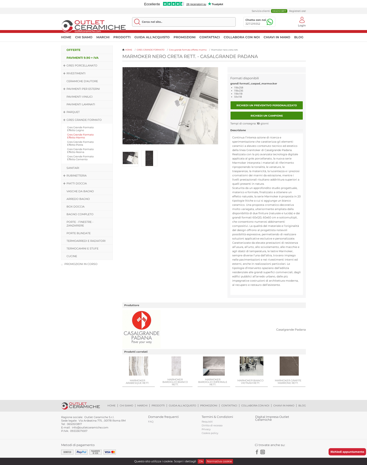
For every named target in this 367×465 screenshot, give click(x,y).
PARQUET (73, 112)
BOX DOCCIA (75, 206)
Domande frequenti (163, 417)
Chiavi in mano (277, 37)
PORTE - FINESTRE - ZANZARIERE (80, 223)
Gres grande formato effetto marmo (80, 136)
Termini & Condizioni (217, 417)
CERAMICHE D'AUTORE (82, 81)
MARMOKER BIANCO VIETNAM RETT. (250, 381)
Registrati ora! (297, 11)
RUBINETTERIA (77, 175)
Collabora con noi (242, 37)
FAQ (150, 421)
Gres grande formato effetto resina (80, 151)
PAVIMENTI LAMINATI (81, 104)
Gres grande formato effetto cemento (80, 158)
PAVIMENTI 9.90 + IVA (82, 58)
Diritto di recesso (212, 425)
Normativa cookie (219, 461)
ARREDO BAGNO (78, 199)
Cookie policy (210, 433)
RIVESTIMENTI (76, 73)
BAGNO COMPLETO (80, 214)
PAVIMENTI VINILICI (80, 96)
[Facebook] (257, 452)
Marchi (103, 37)
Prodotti (122, 37)
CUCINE (72, 256)
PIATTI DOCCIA (77, 183)
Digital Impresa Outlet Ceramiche (272, 418)
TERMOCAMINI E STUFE (82, 248)
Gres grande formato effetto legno (80, 129)
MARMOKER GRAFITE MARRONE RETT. (288, 381)
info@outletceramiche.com (90, 427)
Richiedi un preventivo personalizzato (266, 105)
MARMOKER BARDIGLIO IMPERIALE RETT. (212, 382)
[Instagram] (262, 452)
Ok (201, 461)
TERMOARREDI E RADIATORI (86, 241)
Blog (298, 37)
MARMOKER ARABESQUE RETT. (137, 381)
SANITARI (73, 168)
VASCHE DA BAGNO (80, 191)
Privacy (206, 429)
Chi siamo (84, 37)
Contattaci (209, 37)
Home (66, 37)
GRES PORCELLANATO (82, 65)
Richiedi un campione (267, 115)
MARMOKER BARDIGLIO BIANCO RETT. (175, 382)
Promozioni (185, 37)
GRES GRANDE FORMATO (84, 120)
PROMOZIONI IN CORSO (80, 264)
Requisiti (207, 421)
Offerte (73, 50)
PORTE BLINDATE (79, 233)
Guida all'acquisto (152, 37)
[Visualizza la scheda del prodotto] (138, 366)
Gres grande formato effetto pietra (80, 143)
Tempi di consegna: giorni (249, 123)
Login (302, 25)
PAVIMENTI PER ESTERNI (83, 89)
